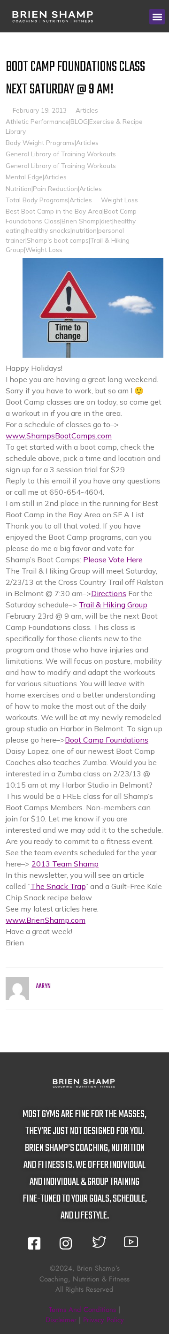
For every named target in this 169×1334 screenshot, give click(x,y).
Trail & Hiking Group (113, 604)
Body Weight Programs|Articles (52, 142)
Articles (87, 110)
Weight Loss (119, 200)
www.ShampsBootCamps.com (59, 435)
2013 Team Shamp (65, 863)
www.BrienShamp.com (45, 920)
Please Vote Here (113, 559)
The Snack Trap (58, 886)
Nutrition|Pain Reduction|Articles (54, 188)
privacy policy (103, 1320)
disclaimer (61, 1320)
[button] (157, 16)
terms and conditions (82, 1309)
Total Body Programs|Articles (49, 200)
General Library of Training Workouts (61, 154)
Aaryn (43, 986)
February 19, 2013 (40, 110)
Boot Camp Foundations (106, 739)
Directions (108, 593)
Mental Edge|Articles (36, 177)
